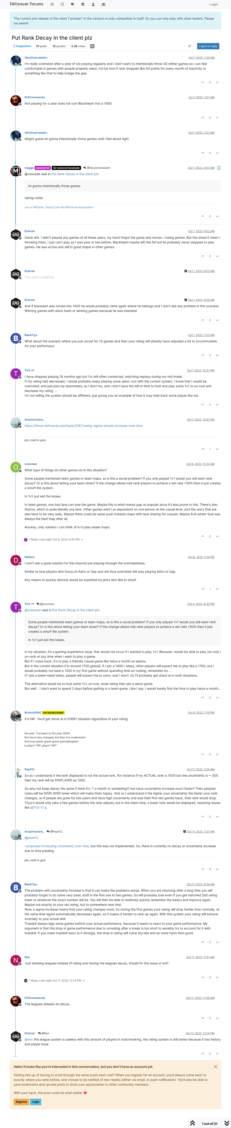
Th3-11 (29, 370)
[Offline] (17, 60)
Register (21, 1101)
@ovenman (46, 604)
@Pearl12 (56, 831)
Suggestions (23, 46)
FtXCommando (35, 97)
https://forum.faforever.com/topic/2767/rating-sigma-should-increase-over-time (84, 426)
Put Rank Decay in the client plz (74, 174)
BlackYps (31, 335)
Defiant (30, 557)
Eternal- (30, 231)
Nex (27, 957)
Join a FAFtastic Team (38, 207)
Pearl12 (30, 769)
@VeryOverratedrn (98, 167)
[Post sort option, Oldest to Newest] (190, 46)
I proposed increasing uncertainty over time (57, 846)
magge (29, 167)
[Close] (215, 1067)
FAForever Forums (26, 4)
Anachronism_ (34, 419)
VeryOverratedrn (36, 57)
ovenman (31, 464)
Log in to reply (208, 46)
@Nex (45, 1033)
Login (35, 1101)
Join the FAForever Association (73, 207)
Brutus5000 (33, 712)
